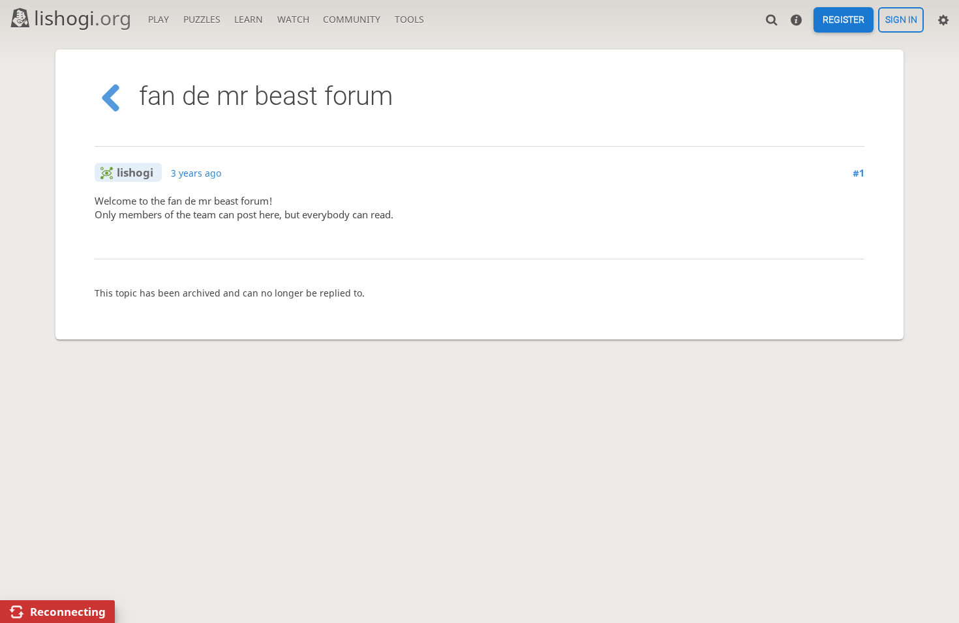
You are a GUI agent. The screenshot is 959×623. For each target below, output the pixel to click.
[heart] (232, 240)
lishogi (82, 18)
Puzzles (202, 19)
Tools (409, 19)
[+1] (110, 240)
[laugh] (171, 240)
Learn (248, 19)
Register (843, 20)
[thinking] (202, 240)
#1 (858, 173)
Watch (293, 19)
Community (351, 19)
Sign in (901, 20)
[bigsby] (263, 240)
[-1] (140, 240)
